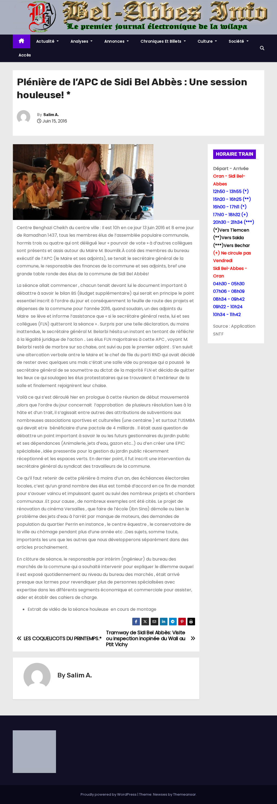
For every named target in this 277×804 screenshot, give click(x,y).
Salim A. (51, 115)
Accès (25, 55)
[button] (262, 48)
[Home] (21, 41)
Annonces (115, 41)
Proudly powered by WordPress (109, 794)
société (237, 41)
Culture (206, 41)
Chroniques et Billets (162, 41)
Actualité (46, 41)
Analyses (80, 41)
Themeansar (184, 794)
